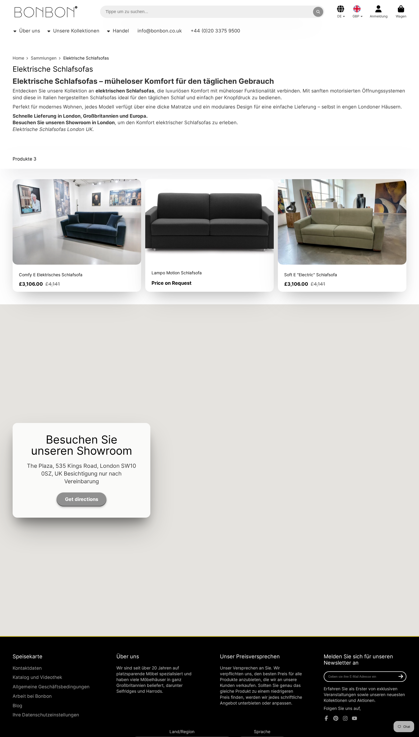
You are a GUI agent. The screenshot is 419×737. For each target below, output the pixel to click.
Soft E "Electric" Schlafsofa (342, 235)
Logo (46, 11)
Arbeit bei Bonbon (32, 696)
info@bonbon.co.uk (159, 31)
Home (18, 58)
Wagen (401, 11)
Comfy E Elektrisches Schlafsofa (77, 235)
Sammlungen (43, 58)
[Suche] (318, 12)
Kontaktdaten (27, 668)
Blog (17, 705)
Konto (378, 11)
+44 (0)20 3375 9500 (215, 31)
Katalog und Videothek (37, 677)
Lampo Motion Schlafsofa (209, 235)
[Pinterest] (335, 718)
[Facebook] (326, 718)
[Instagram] (345, 718)
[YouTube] (354, 718)
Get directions (81, 499)
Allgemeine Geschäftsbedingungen (51, 687)
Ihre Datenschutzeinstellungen (46, 715)
